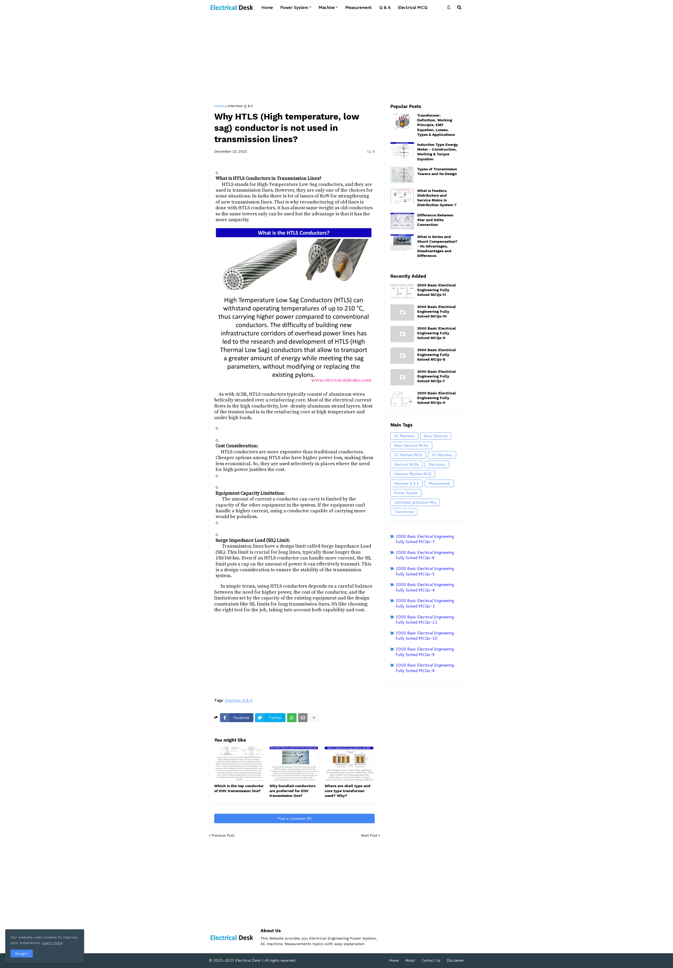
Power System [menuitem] (294, 7)
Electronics (437, 464)
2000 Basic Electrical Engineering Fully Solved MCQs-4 (425, 587)
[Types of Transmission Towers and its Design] (402, 175)
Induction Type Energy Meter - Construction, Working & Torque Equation (437, 151)
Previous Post (223, 835)
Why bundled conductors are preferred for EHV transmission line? (292, 790)
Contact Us (430, 960)
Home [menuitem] (267, 7)
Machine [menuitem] (327, 7)
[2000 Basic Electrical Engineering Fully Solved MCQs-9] (402, 334)
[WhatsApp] (292, 717)
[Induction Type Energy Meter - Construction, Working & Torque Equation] (402, 150)
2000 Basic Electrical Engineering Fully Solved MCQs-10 (436, 311)
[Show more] (314, 717)
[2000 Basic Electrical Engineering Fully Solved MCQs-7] (402, 377)
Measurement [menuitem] (358, 7)
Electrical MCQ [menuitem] (412, 7)
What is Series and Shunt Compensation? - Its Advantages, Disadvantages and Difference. (437, 246)
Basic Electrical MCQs (411, 445)
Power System (406, 492)
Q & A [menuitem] (385, 7)
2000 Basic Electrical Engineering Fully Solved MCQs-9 (436, 333)
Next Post (369, 835)
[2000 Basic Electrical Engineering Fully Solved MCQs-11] (402, 291)
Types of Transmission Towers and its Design (437, 171)
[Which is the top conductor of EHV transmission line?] (239, 764)
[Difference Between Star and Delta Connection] (402, 221)
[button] (449, 7)
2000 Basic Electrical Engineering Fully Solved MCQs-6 (436, 398)
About (410, 960)
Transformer (404, 511)
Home (219, 106)
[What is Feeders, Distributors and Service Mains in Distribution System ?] (402, 196)
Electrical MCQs (406, 464)
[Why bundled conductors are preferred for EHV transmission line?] (294, 764)
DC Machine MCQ (408, 455)
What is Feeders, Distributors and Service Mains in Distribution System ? (437, 197)
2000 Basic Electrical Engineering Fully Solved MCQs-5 (425, 571)
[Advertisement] (336, 57)
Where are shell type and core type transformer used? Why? (347, 790)
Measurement (439, 483)
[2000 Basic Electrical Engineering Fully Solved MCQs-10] (402, 312)
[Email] (303, 717)
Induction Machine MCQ (412, 473)
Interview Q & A (240, 106)
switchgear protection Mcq (415, 502)
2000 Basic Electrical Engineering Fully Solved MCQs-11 (436, 290)
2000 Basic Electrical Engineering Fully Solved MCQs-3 (425, 603)
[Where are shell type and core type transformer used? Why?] (350, 764)
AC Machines (404, 436)
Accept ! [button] (22, 953)
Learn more (52, 943)
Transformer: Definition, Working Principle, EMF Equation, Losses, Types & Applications (436, 125)
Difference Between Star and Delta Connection (435, 220)
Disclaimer (455, 960)
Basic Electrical (435, 436)
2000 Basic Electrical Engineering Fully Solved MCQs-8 (436, 354)
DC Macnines (442, 455)
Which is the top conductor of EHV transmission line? (239, 788)
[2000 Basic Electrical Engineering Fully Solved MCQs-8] (402, 356)
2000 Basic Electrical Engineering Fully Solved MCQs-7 (436, 376)
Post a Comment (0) (295, 818)
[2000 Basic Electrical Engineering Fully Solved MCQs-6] (402, 399)
